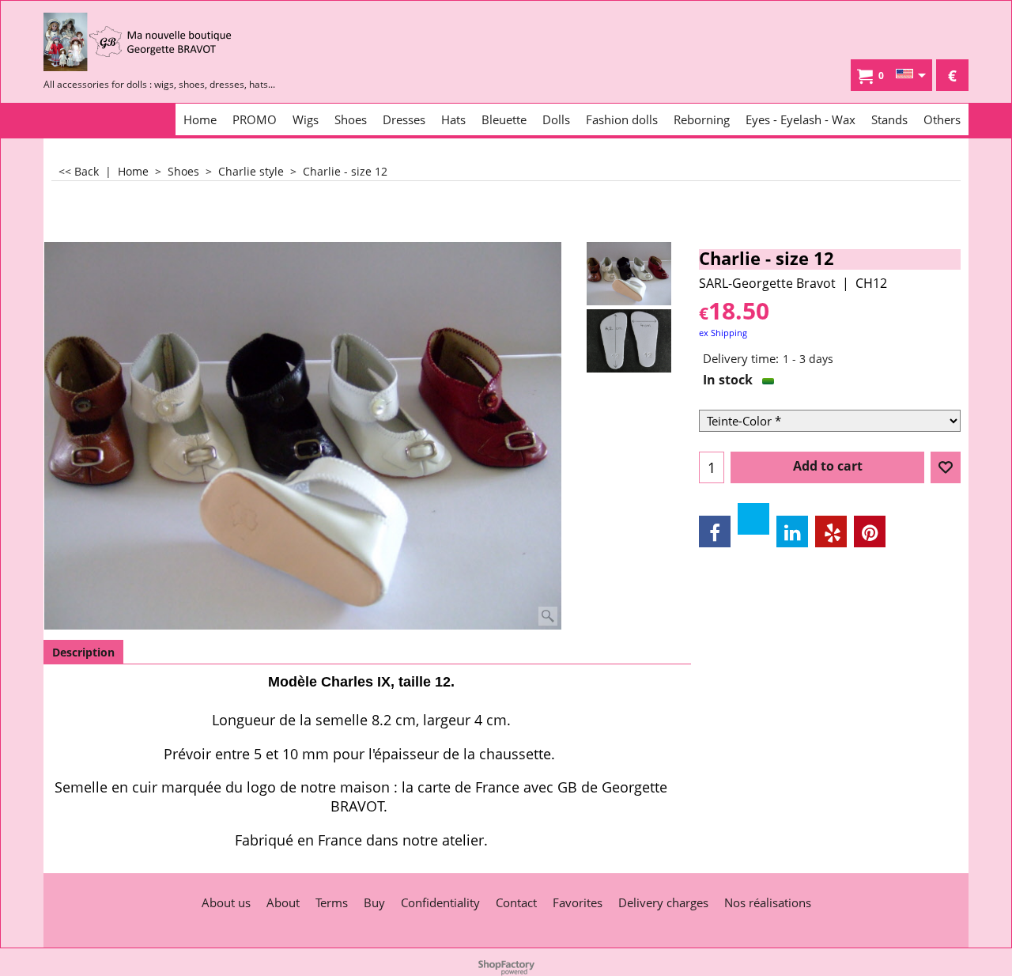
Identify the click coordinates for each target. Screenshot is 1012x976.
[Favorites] (946, 467)
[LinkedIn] (792, 531)
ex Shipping (723, 333)
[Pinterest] (870, 531)
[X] (753, 519)
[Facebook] (715, 531)
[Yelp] (831, 531)
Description (83, 652)
